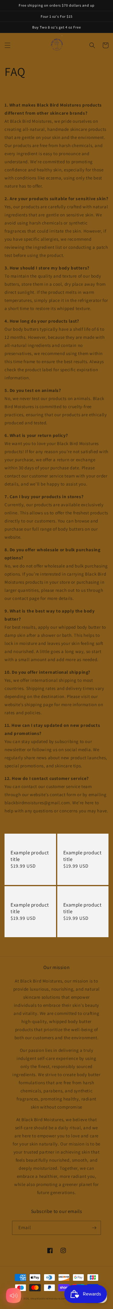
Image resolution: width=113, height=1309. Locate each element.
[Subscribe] (94, 1228)
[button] (7, 45)
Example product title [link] (30, 855)
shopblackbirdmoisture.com (48, 1298)
